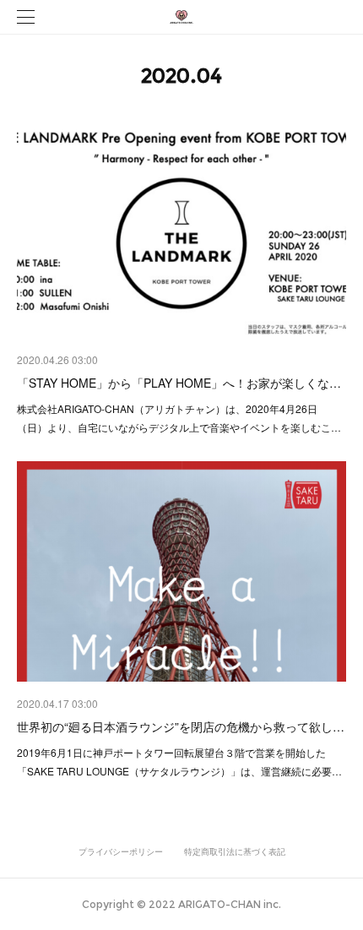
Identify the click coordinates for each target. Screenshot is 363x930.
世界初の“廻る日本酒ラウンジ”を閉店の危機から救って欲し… (180, 726)
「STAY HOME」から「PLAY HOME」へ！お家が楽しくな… (179, 382)
